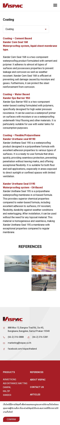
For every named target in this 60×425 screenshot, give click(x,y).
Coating (10, 29)
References (36, 372)
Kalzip (6, 391)
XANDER (7, 395)
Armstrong (9, 379)
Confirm (11, 419)
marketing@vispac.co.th (19, 343)
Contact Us (37, 387)
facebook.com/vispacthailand (22, 349)
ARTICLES (35, 394)
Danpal (7, 387)
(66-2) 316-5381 (40, 337)
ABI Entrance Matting (15, 383)
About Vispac (38, 379)
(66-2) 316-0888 (16, 337)
